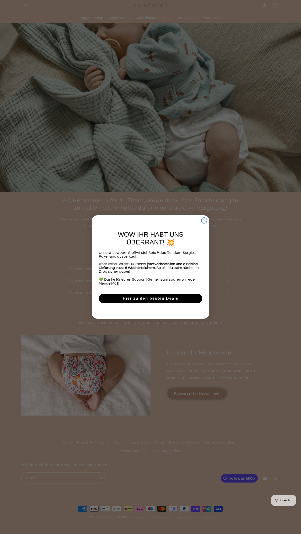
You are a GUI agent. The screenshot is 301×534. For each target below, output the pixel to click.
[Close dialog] (204, 220)
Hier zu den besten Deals (150, 298)
